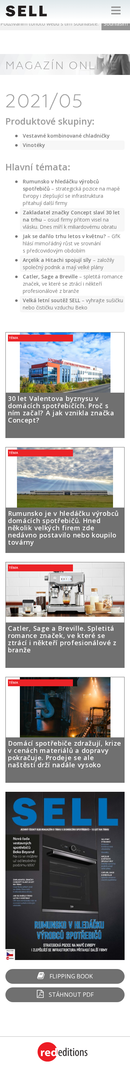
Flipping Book (70, 976)
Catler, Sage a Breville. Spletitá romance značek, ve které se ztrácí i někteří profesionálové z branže (62, 639)
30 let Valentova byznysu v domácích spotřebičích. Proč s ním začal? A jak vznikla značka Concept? (61, 409)
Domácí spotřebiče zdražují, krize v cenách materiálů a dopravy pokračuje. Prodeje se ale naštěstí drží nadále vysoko (64, 754)
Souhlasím (116, 23)
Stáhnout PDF (70, 995)
